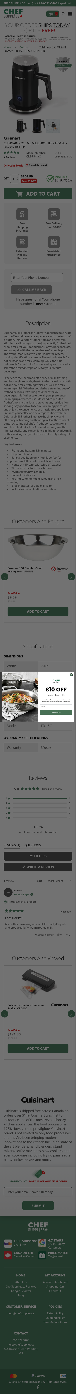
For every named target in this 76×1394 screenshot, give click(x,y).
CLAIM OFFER (56, 712)
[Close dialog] (71, 674)
